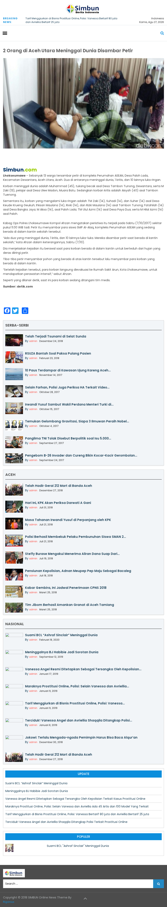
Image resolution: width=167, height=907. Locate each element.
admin (33, 341)
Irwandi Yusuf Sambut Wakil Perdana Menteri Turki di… (69, 404)
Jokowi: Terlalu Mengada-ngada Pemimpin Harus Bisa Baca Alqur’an (81, 737)
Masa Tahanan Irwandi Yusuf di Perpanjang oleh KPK (68, 520)
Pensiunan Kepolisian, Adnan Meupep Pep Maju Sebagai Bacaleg (78, 571)
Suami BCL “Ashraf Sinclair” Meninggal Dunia (61, 635)
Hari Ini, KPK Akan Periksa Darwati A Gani (58, 503)
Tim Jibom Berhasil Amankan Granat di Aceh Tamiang (69, 605)
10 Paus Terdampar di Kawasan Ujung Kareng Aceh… (68, 370)
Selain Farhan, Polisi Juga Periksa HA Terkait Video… (67, 387)
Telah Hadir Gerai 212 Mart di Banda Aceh (58, 486)
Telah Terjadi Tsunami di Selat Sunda (55, 336)
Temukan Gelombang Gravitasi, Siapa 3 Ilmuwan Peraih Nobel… (77, 421)
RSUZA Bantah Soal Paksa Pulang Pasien (58, 353)
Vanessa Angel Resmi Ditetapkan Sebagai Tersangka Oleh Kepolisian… (83, 669)
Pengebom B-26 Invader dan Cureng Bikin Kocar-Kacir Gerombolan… (81, 455)
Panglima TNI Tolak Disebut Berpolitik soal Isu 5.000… (68, 438)
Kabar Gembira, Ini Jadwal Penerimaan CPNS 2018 (66, 588)
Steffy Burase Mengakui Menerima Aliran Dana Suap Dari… (72, 554)
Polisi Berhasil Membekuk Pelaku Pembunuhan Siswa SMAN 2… (75, 537)
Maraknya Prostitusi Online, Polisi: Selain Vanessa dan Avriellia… (77, 686)
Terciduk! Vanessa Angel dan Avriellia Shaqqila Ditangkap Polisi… (78, 720)
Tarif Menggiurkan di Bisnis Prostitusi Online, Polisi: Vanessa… (75, 703)
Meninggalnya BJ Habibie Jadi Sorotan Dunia (61, 652)
